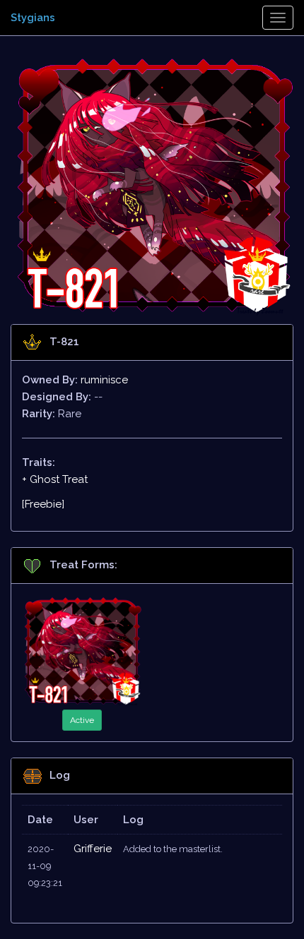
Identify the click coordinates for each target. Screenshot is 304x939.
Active (82, 720)
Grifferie (93, 848)
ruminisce (104, 379)
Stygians (33, 17)
